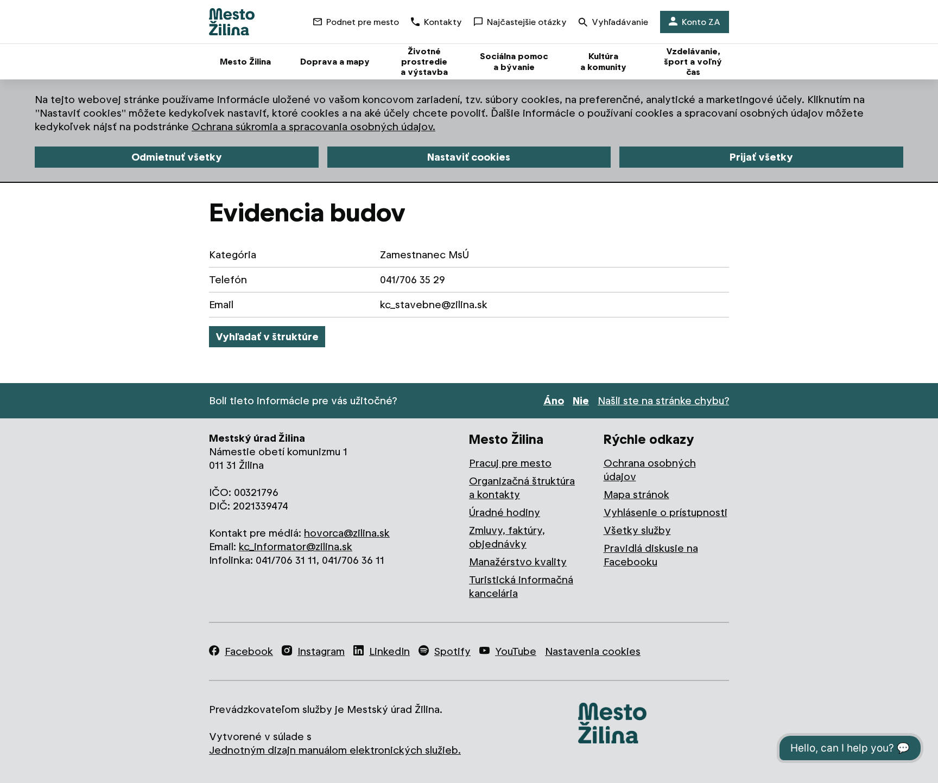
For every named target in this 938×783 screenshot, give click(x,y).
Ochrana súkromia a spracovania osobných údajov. (313, 127)
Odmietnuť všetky (176, 157)
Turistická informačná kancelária (521, 587)
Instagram (321, 651)
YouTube (515, 651)
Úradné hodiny (504, 512)
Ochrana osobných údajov (650, 470)
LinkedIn (389, 651)
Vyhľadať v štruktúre (267, 337)
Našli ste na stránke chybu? (663, 401)
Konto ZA (701, 22)
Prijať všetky (761, 157)
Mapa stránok (636, 494)
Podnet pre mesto (362, 22)
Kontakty (443, 22)
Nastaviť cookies (468, 157)
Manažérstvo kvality (518, 562)
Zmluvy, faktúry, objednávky (507, 537)
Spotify (452, 651)
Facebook (249, 651)
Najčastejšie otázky (527, 22)
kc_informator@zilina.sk (295, 547)
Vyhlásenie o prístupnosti (665, 512)
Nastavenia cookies (593, 651)
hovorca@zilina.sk (347, 533)
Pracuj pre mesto (510, 463)
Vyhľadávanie (620, 22)
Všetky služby (637, 530)
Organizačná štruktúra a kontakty (522, 488)
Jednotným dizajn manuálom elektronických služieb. (335, 750)
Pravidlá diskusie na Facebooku (651, 555)
